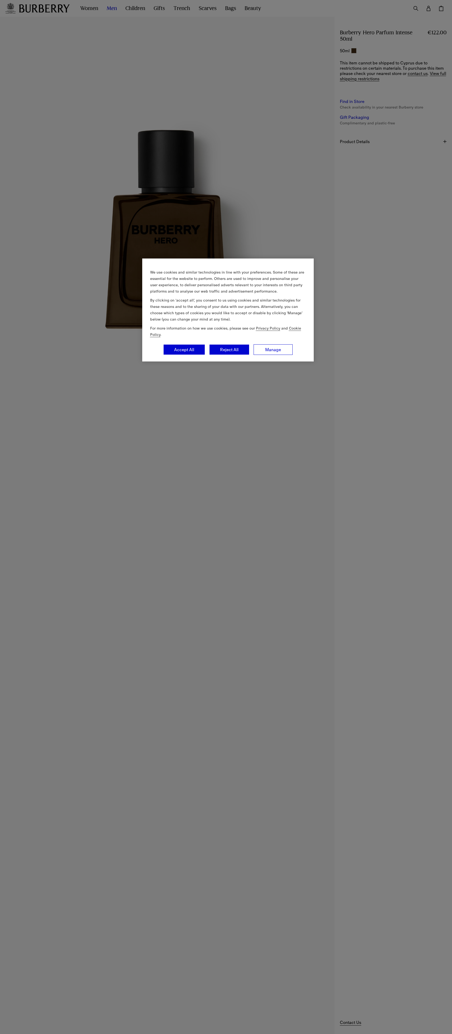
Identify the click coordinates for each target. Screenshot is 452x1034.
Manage (273, 349)
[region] (228, 309)
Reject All (229, 349)
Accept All (184, 349)
